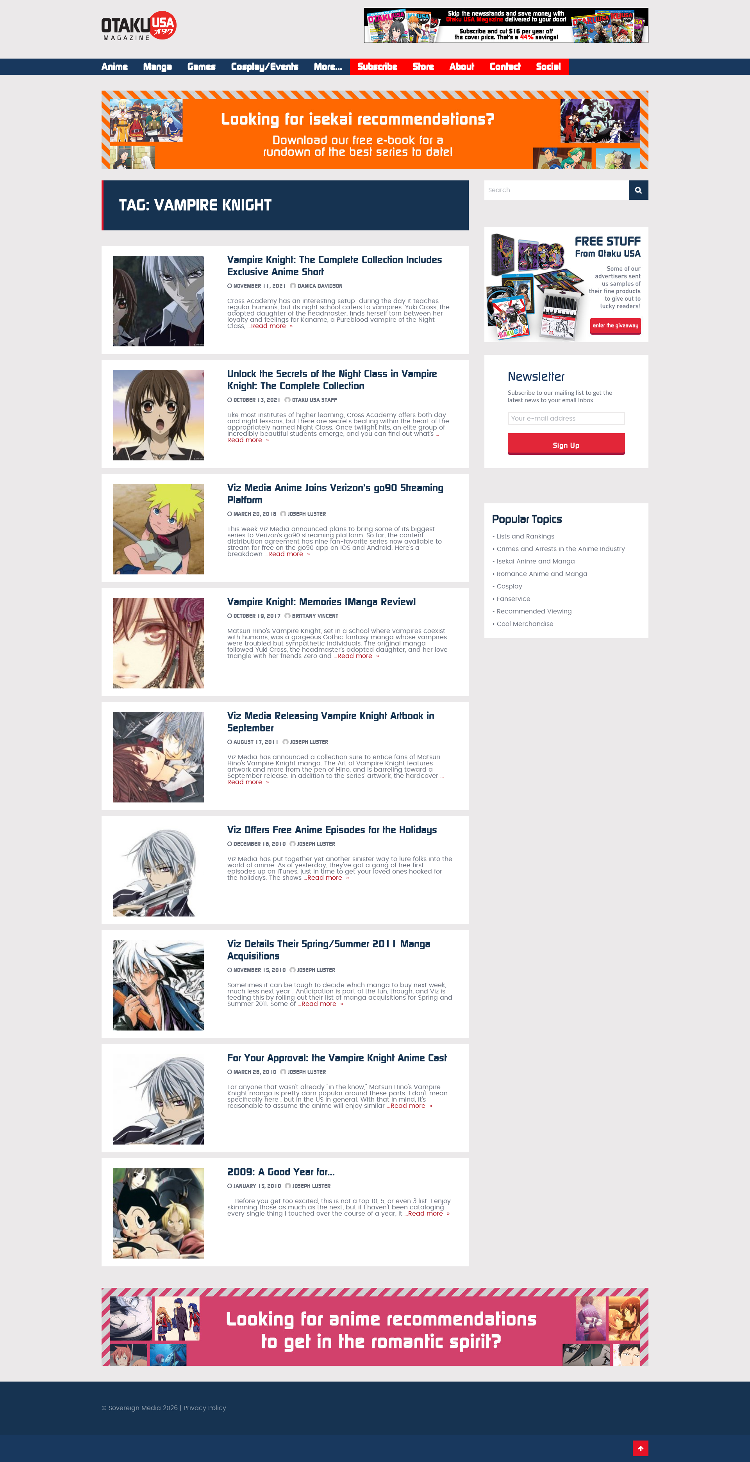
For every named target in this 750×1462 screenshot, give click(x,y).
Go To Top (640, 1448)
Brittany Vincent (314, 616)
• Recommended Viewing (532, 611)
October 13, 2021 (256, 400)
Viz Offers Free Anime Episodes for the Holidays (332, 830)
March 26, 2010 (254, 1072)
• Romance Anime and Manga (540, 574)
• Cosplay (507, 586)
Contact (505, 66)
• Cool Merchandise (523, 624)
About (462, 66)
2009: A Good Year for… (281, 1172)
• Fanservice (511, 599)
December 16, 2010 (259, 844)
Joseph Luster (306, 514)
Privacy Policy (205, 1408)
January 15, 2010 (256, 1186)
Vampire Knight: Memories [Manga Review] (321, 602)
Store (423, 66)
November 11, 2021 (259, 286)
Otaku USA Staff (314, 400)
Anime (115, 66)
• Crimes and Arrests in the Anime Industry (558, 549)
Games (202, 66)
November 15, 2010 (259, 970)
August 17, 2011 (255, 742)
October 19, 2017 (256, 616)
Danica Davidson (319, 286)
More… (328, 66)
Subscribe (377, 66)
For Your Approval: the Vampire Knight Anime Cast (337, 1058)
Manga (157, 66)
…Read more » (269, 326)
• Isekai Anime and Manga (533, 561)
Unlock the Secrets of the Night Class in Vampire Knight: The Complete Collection (332, 380)
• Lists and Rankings (523, 536)
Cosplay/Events (264, 66)
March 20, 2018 (254, 514)
